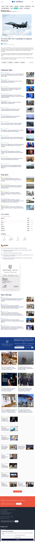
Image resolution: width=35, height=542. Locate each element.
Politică (11, 6)
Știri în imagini (26, 8)
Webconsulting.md (7, 518)
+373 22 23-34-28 (4, 510)
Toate (3, 6)
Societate (16, 6)
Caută (16, 521)
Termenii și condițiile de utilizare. (20, 535)
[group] (17, 179)
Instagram (11, 62)
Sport (12, 8)
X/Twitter (16, 62)
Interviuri (20, 8)
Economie (21, 6)
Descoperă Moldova (5, 8)
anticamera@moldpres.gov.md (7, 512)
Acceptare (17, 539)
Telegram (23, 62)
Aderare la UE (27, 6)
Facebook (4, 62)
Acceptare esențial (17, 537)
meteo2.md (8, 235)
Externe (5, 10)
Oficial (7, 6)
